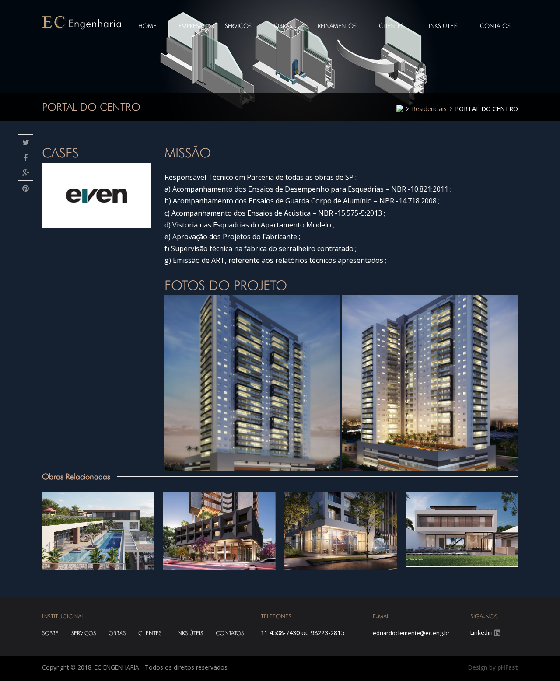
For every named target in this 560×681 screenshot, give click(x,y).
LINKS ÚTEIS (188, 633)
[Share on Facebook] (25, 157)
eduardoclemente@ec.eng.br (411, 633)
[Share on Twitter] (25, 142)
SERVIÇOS (83, 633)
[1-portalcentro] (430, 383)
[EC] (83, 23)
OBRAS (117, 633)
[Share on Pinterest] (25, 188)
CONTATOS (230, 633)
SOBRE (50, 633)
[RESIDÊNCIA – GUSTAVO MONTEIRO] (462, 529)
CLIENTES (149, 633)
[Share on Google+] (25, 173)
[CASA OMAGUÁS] (219, 531)
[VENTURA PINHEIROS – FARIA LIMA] (340, 531)
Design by (493, 667)
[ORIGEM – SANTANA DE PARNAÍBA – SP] (98, 531)
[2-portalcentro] (252, 383)
